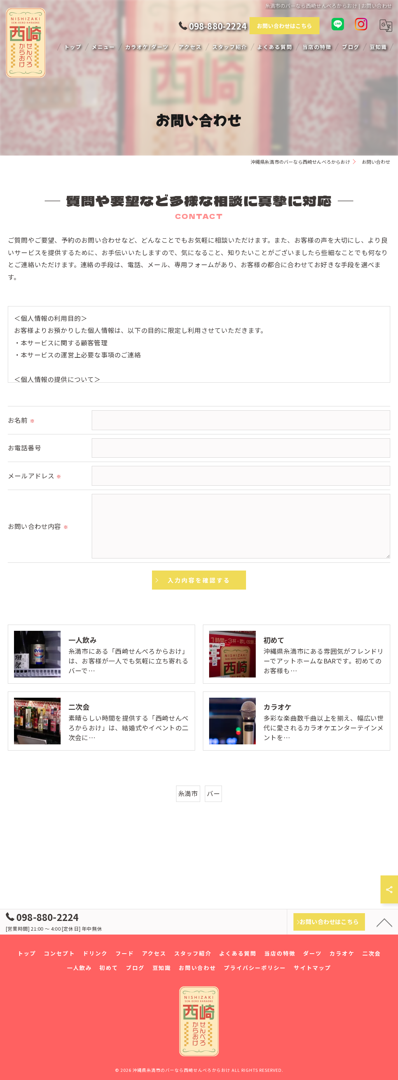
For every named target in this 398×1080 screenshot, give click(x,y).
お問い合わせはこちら (284, 26)
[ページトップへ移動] (384, 922)
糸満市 (188, 793)
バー (213, 793)
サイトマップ (312, 967)
